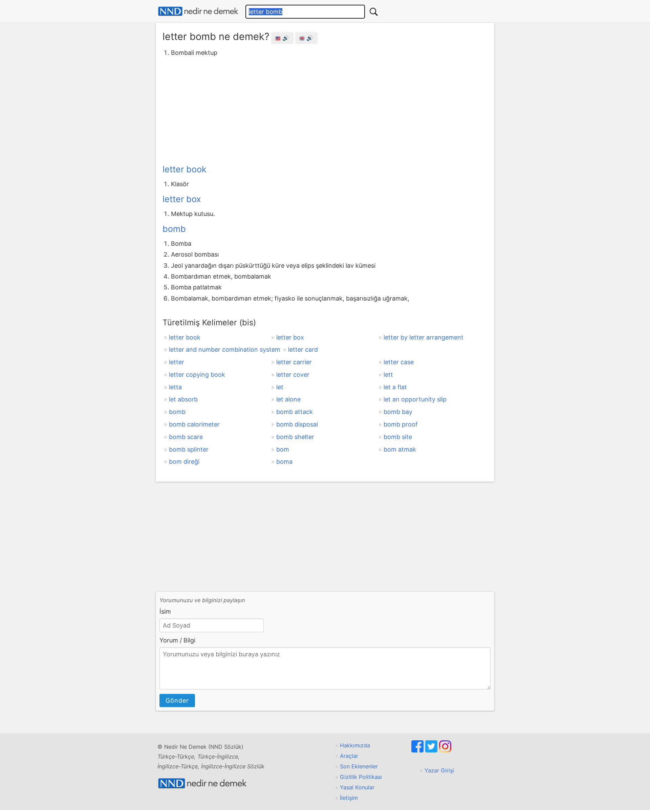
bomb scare (186, 436)
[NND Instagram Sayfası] (445, 750)
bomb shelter (295, 436)
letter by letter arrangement (423, 337)
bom (282, 449)
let (279, 387)
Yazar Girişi (439, 770)
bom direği (184, 461)
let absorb (183, 399)
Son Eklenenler (359, 766)
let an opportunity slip (415, 399)
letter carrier (294, 362)
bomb (174, 229)
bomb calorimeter (194, 424)
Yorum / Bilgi (177, 640)
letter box (181, 199)
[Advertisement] (325, 109)
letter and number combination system (224, 349)
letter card (303, 349)
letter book (184, 169)
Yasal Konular (357, 787)
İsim (165, 611)
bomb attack (294, 411)
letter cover (292, 374)
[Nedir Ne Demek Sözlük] (198, 11)
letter (176, 362)
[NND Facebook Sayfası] (418, 750)
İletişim (349, 797)
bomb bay (398, 411)
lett (388, 374)
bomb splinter (189, 449)
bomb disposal (297, 424)
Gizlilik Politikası (361, 776)
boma (284, 461)
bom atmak (400, 449)
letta (175, 387)
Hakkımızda (355, 745)
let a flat (395, 387)
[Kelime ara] (374, 11)
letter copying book (197, 374)
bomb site (398, 436)
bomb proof (401, 424)
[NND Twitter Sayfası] (432, 750)
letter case (399, 362)
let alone (288, 399)
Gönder (177, 700)
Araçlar (349, 755)
